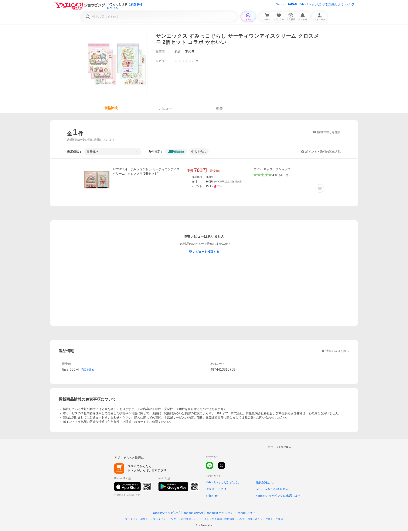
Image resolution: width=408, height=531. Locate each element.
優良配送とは (265, 482)
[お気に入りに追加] (320, 188)
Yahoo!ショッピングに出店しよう (321, 4)
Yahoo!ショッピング (166, 512)
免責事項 (217, 519)
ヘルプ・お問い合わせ (250, 519)
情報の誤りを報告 (337, 351)
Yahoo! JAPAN (286, 4)
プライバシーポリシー (137, 519)
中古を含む (198, 151)
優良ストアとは (216, 489)
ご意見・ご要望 (274, 519)
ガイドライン (201, 519)
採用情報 (229, 519)
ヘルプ (350, 4)
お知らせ (212, 495)
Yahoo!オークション (220, 512)
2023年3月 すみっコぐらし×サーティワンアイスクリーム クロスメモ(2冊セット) (146, 171)
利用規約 (186, 519)
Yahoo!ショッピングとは (222, 482)
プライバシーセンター (165, 519)
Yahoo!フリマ (246, 512)
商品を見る (87, 369)
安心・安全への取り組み (272, 489)
